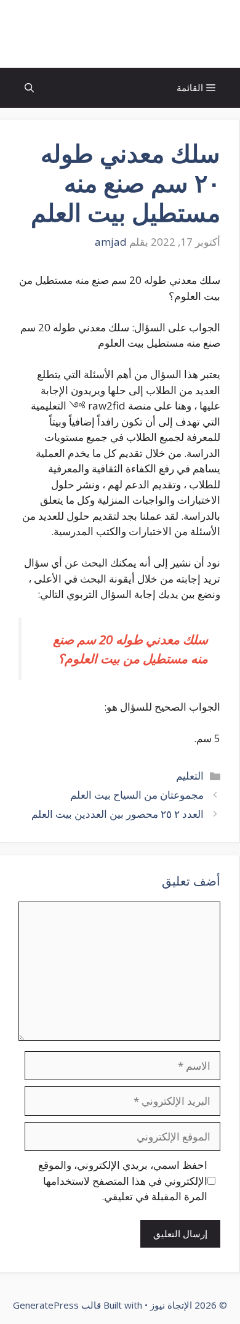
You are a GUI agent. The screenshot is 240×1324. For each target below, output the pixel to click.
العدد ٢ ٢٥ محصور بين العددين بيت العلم (117, 814)
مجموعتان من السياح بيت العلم (137, 795)
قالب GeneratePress (57, 1305)
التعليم (190, 776)
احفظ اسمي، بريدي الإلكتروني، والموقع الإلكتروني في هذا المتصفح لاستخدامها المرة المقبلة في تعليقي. (122, 1180)
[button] (29, 88)
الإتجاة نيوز (120, 33)
